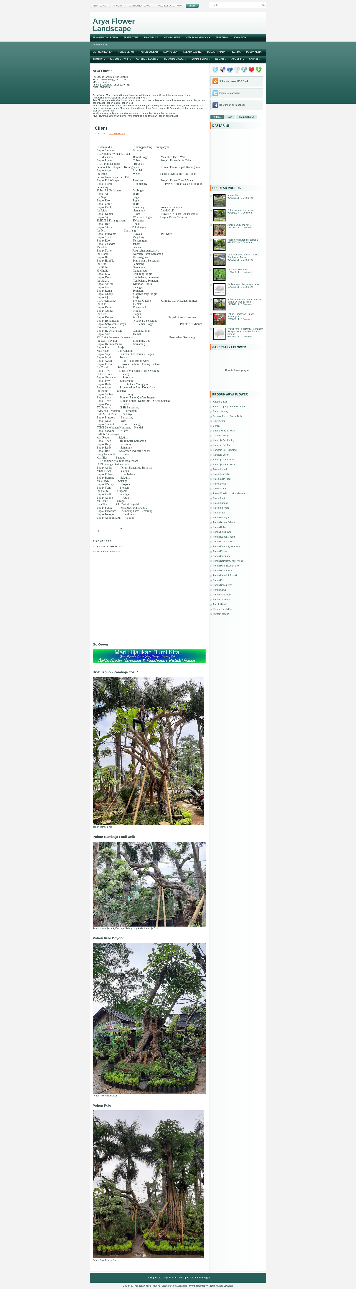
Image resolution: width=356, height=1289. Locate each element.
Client (192, 6)
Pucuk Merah (254, 52)
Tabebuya (222, 37)
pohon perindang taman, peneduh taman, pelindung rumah (245, 300)
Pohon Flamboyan (222, 532)
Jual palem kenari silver (239, 225)
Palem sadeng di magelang (241, 210)
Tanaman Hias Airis (237, 269)
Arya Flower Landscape (114, 25)
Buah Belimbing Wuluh (224, 430)
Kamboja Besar (221, 455)
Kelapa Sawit (172, 37)
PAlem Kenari (220, 469)
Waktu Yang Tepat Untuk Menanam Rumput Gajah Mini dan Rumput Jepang (245, 331)
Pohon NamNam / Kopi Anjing (228, 561)
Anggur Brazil (220, 401)
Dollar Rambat (217, 52)
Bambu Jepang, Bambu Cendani (229, 406)
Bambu (220, 59)
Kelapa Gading (192, 52)
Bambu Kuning (220, 411)
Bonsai (254, 59)
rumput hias (233, 195)
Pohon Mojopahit (221, 556)
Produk (117, 6)
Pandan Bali (100, 44)
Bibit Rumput (219, 421)
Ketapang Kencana (198, 37)
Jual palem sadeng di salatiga (243, 240)
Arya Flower (100, 6)
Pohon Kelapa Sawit (223, 541)
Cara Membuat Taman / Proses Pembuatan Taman (243, 256)
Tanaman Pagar (147, 59)
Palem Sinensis (221, 508)
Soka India (240, 37)
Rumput (99, 59)
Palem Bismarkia (221, 474)
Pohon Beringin (221, 517)
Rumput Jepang (221, 614)
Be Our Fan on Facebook (232, 105)
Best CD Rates (225, 1286)
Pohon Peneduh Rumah (225, 575)
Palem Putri (219, 498)
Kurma (236, 52)
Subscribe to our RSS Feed (233, 81)
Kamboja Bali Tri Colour (225, 450)
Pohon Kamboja (175, 59)
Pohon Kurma (220, 551)
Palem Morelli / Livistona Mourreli (230, 493)
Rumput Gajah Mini (223, 609)
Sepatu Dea (170, 52)
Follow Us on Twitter (229, 93)
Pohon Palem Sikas (223, 570)
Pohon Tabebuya (221, 599)
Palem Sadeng (220, 503)
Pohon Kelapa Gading (224, 537)
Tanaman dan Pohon (105, 37)
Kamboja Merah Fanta (224, 459)
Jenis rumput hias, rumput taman (244, 284)
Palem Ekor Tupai (222, 479)
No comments (117, 133)
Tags (229, 117)
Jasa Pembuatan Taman (170, 6)
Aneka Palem (200, 59)
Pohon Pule (151, 37)
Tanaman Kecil (120, 59)
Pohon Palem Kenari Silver (226, 565)
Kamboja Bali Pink (222, 445)
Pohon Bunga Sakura (224, 522)
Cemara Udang (221, 435)
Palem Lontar (220, 483)
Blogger (206, 1277)
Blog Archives (246, 117)
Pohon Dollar (149, 52)
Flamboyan (131, 37)
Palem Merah (220, 488)
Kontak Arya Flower (139, 6)
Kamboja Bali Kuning (223, 440)
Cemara (237, 59)
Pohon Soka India (222, 594)
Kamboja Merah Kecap (224, 464)
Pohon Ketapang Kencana (226, 546)
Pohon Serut (126, 52)
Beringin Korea (102, 52)
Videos (217, 117)
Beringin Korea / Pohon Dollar (228, 416)
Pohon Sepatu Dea (222, 585)
